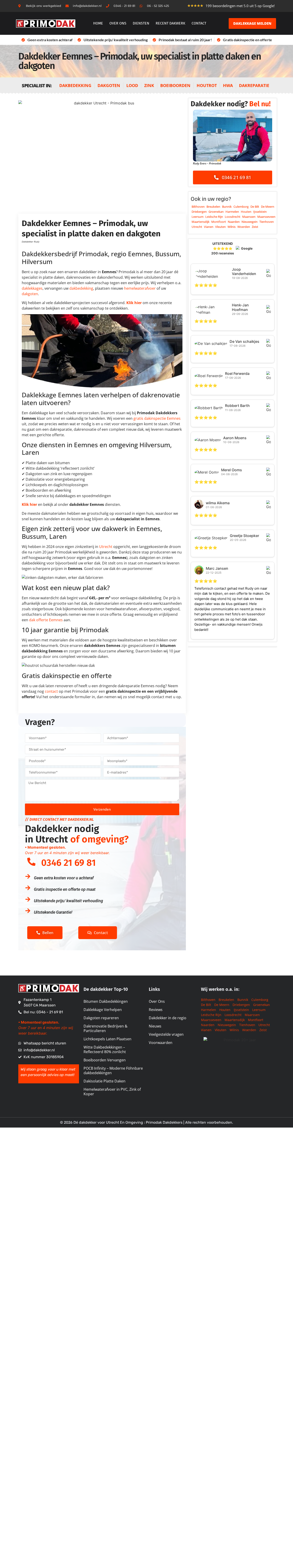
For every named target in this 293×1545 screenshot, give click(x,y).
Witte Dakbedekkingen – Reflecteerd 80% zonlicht (105, 1049)
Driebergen (199, 212)
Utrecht (105, 546)
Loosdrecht (232, 217)
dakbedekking (81, 288)
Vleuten (220, 227)
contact (51, 691)
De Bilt (254, 206)
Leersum (197, 217)
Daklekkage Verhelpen (103, 1009)
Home (98, 23)
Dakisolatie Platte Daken (104, 1081)
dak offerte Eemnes (46, 619)
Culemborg (241, 206)
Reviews (156, 1009)
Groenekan (216, 212)
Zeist (255, 227)
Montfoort (218, 222)
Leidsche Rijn (214, 217)
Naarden (234, 222)
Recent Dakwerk (170, 23)
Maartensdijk (200, 222)
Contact (199, 23)
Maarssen (248, 217)
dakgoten (30, 293)
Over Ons (157, 1001)
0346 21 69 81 (68, 862)
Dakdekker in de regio (167, 1017)
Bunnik (227, 206)
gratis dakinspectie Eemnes (157, 418)
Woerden (243, 227)
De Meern (267, 206)
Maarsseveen (266, 217)
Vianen (208, 227)
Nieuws (155, 1026)
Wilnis (232, 227)
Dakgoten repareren (101, 1017)
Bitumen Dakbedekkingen (106, 1001)
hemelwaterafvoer (140, 288)
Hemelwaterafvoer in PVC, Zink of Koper (112, 1091)
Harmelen (232, 212)
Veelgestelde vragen (166, 1034)
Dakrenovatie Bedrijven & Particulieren (106, 1028)
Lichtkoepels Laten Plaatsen (107, 1038)
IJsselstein (260, 212)
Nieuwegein (249, 222)
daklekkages (32, 288)
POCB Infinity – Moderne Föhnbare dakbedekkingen (113, 1070)
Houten (246, 212)
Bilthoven (198, 206)
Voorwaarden (160, 1042)
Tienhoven (266, 222)
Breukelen (213, 206)
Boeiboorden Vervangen (105, 1060)
